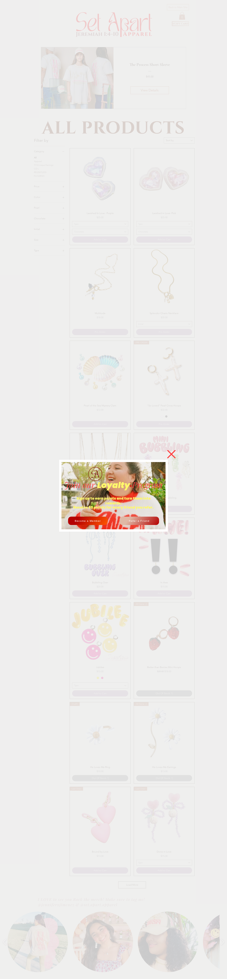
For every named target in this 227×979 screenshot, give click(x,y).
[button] (171, 454)
